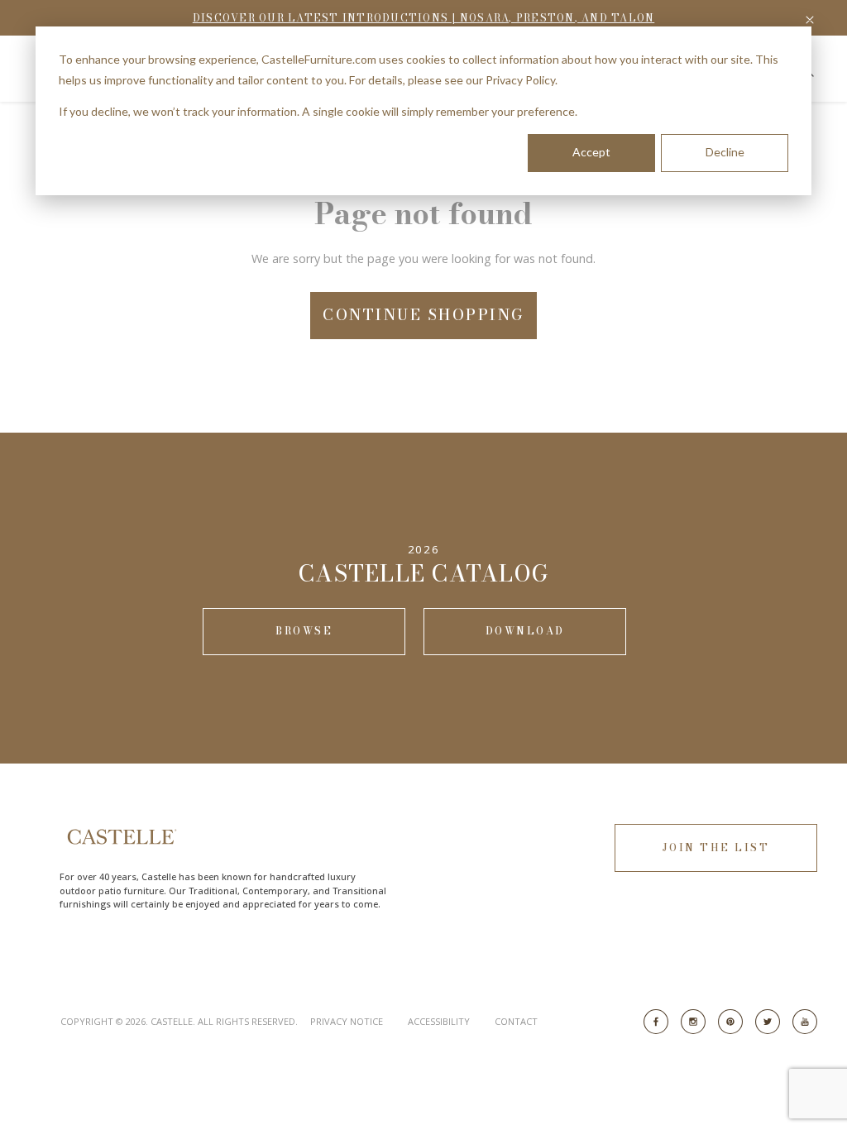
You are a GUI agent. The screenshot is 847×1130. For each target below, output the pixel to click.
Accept (591, 152)
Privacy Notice (346, 1021)
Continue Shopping (423, 315)
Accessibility (439, 1021)
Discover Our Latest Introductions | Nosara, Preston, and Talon (424, 18)
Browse (304, 631)
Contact (516, 1021)
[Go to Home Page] (120, 837)
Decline (725, 152)
